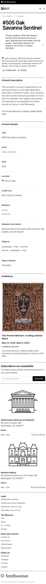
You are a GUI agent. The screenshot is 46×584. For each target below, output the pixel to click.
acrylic (5, 210)
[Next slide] (43, 44)
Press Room (5, 541)
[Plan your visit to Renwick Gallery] (22, 478)
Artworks (20, 16)
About (3, 522)
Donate (4, 529)
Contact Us (5, 537)
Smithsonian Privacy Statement (13, 503)
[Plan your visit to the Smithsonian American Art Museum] (23, 401)
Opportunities (6, 548)
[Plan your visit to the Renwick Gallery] (23, 454)
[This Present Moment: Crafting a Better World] (23, 307)
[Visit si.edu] (23, 576)
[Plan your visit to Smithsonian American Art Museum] (23, 425)
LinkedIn (4, 567)
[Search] (40, 8)
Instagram (4, 559)
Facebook (5, 556)
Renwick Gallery (11, 347)
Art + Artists (7, 16)
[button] (3, 58)
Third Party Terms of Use (10, 510)
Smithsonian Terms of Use (11, 507)
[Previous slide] (3, 44)
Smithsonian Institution (9, 499)
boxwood (6, 214)
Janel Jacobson (9, 152)
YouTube (4, 563)
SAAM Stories (6, 544)
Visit (2, 518)
